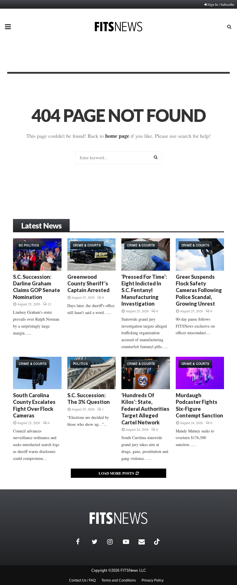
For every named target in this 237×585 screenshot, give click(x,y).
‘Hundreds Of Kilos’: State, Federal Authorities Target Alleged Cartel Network (145, 409)
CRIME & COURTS (87, 245)
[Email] (144, 541)
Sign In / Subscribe (221, 4)
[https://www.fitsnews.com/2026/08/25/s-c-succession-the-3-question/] (91, 373)
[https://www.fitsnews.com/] (118, 518)
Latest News (41, 225)
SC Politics (29, 245)
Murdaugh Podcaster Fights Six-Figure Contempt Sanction (199, 405)
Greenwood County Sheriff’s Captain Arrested (88, 284)
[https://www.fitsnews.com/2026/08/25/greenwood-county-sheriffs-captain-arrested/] (91, 254)
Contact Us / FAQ (82, 580)
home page (117, 136)
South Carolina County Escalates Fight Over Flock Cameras (34, 405)
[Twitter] (98, 541)
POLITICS (80, 363)
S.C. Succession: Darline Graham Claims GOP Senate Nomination (36, 287)
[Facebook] (82, 541)
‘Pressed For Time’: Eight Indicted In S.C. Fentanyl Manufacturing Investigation (144, 290)
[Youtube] (129, 541)
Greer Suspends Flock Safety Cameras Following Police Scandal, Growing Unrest (199, 290)
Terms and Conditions (118, 580)
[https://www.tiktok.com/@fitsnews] (157, 541)
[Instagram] (113, 541)
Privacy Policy (153, 580)
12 (49, 304)
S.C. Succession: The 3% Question (88, 398)
